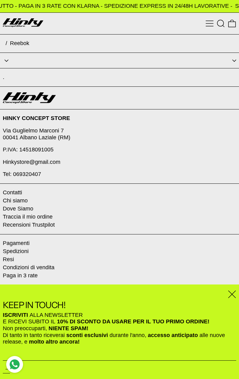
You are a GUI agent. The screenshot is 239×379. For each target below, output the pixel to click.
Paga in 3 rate (20, 275)
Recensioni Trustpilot (29, 225)
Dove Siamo (18, 209)
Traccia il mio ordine (28, 217)
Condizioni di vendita (28, 267)
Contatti (12, 192)
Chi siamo (15, 200)
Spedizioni (16, 251)
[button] (221, 23)
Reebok (19, 43)
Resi (8, 259)
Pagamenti (16, 243)
